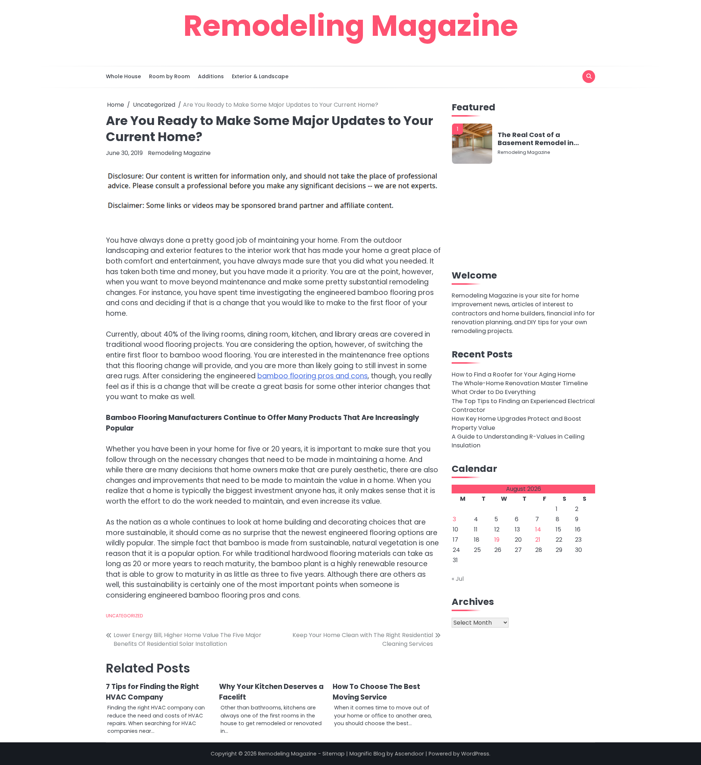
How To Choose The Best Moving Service (376, 692)
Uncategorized (124, 616)
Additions (211, 76)
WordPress (475, 753)
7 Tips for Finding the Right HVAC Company (152, 692)
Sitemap (333, 753)
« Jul (458, 579)
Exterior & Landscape (260, 76)
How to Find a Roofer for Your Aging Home (513, 374)
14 (538, 529)
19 (496, 539)
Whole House (123, 76)
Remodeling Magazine (350, 25)
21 (537, 539)
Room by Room (169, 76)
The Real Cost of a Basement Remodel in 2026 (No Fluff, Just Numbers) (536, 139)
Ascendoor (409, 753)
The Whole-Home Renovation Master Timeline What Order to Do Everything (520, 387)
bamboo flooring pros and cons (312, 376)
